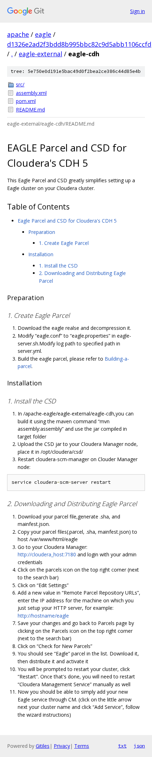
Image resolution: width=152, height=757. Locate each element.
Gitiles (42, 745)
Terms (81, 745)
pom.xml (26, 101)
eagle (43, 34)
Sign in (137, 11)
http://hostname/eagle (43, 615)
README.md (30, 109)
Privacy (62, 745)
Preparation (41, 232)
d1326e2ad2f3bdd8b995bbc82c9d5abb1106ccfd (79, 44)
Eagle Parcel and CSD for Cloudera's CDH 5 (67, 220)
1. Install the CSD (58, 265)
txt (122, 745)
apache (18, 34)
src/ (20, 84)
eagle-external (40, 54)
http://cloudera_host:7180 (47, 554)
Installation (40, 254)
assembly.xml (31, 93)
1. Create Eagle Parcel (64, 243)
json (139, 745)
